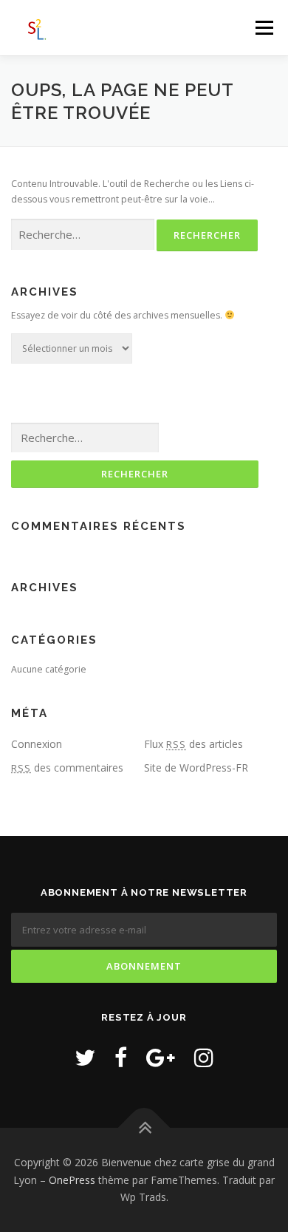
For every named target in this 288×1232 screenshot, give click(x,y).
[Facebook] (120, 1057)
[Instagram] (203, 1057)
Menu (263, 27)
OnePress (72, 1180)
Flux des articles (193, 744)
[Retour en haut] (144, 1128)
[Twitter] (85, 1057)
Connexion (36, 744)
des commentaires (67, 767)
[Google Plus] (160, 1057)
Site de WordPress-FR (196, 767)
